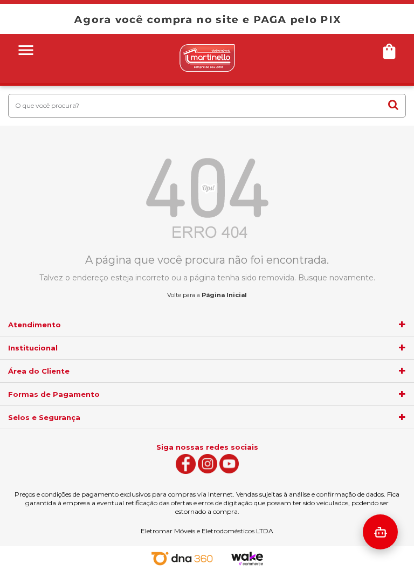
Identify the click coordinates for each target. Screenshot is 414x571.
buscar (393, 105)
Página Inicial (224, 295)
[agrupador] (402, 324)
